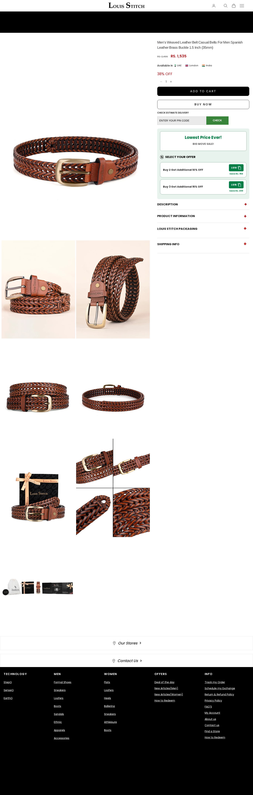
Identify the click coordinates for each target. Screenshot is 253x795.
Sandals (59, 714)
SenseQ (9, 690)
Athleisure (110, 722)
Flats (107, 682)
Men (57, 674)
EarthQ (8, 698)
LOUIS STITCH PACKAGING (177, 229)
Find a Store (212, 731)
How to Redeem (164, 700)
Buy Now (203, 104)
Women (110, 674)
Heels (107, 698)
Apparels (59, 730)
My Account (212, 713)
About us (210, 719)
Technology (15, 674)
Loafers (58, 698)
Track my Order (215, 682)
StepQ (8, 682)
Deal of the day (164, 682)
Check (217, 120)
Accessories (61, 738)
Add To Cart (203, 91)
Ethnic (58, 722)
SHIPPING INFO (168, 244)
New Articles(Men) (166, 688)
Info (209, 674)
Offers (160, 674)
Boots (57, 706)
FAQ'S (208, 707)
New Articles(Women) (168, 694)
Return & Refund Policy (219, 694)
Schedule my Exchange (220, 688)
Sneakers (60, 690)
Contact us (212, 725)
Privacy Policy (213, 700)
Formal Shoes (62, 682)
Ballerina (109, 706)
